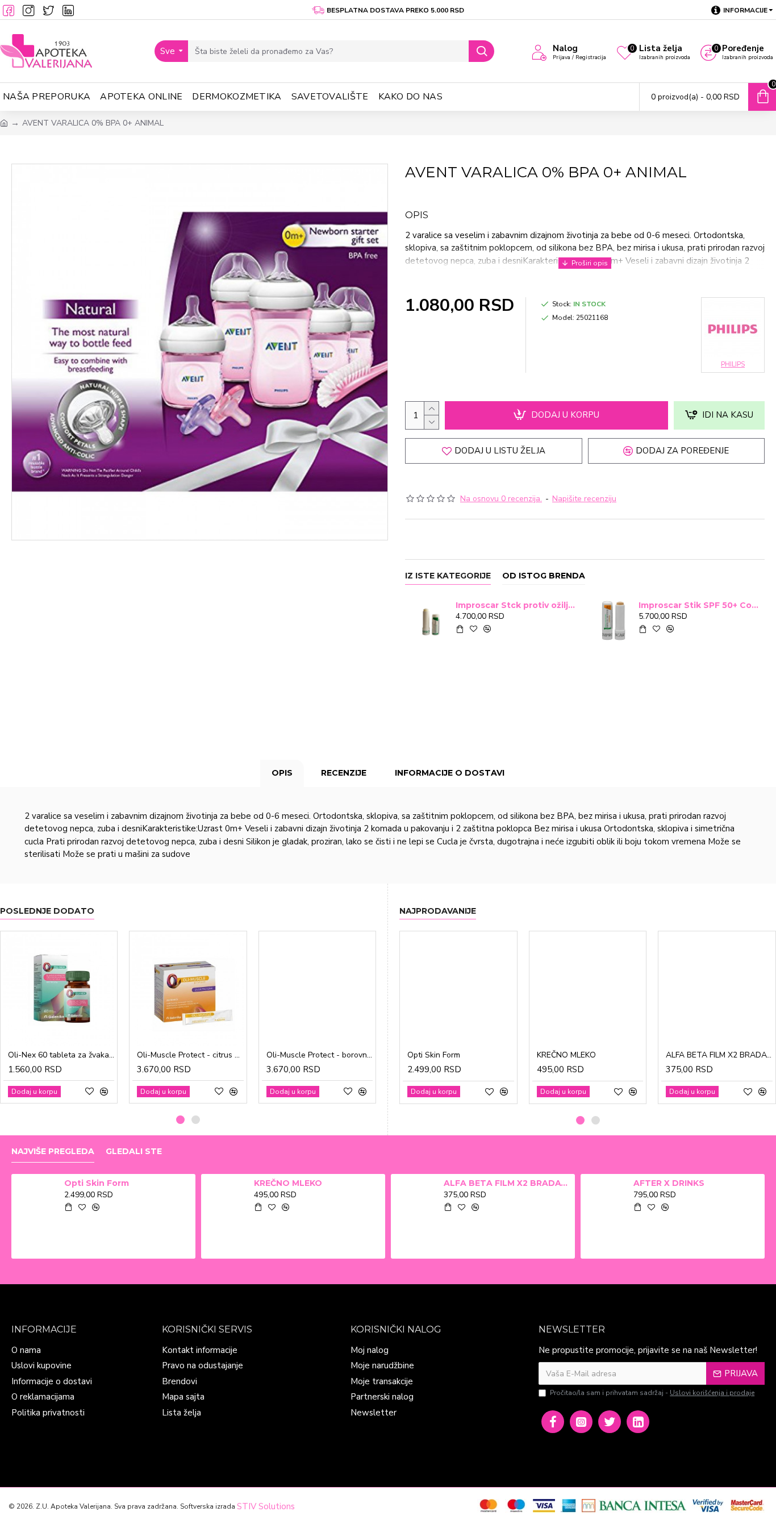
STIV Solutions (266, 1506)
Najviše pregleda (52, 1151)
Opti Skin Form (433, 1055)
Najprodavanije (437, 911)
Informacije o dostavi (449, 773)
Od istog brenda (543, 576)
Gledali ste (134, 1151)
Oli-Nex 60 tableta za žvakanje (61, 1055)
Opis (282, 773)
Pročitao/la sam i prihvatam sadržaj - (652, 1392)
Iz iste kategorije (448, 576)
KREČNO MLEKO (566, 1055)
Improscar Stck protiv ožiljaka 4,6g (517, 605)
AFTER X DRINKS (668, 1183)
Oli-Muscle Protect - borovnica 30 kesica (319, 1055)
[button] (180, 1119)
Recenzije (343, 773)
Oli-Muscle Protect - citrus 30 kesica (190, 1055)
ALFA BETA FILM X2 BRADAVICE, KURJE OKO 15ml (719, 1055)
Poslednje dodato (47, 911)
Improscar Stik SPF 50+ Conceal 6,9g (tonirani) (700, 605)
